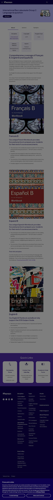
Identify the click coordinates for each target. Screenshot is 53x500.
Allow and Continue (38, 495)
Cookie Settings (13, 495)
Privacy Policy (41, 492)
